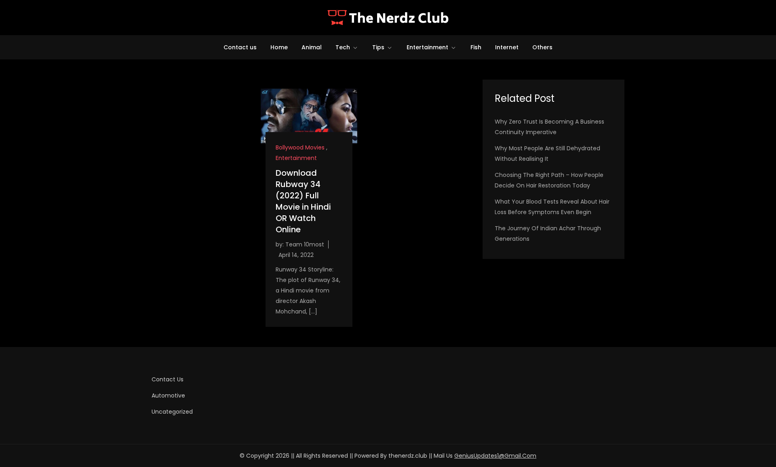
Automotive (168, 395)
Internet (507, 47)
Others (542, 47)
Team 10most (304, 244)
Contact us (240, 47)
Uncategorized (172, 412)
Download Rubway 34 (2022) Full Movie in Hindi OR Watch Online (303, 201)
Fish (475, 47)
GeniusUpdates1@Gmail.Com (495, 456)
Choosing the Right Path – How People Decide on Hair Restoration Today (549, 180)
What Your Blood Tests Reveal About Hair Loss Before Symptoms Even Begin (552, 207)
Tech (342, 47)
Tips (378, 47)
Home (279, 47)
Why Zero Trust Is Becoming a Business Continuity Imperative (549, 127)
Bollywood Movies (300, 147)
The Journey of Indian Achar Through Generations (548, 233)
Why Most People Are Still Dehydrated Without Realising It (547, 153)
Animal (312, 47)
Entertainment (427, 47)
